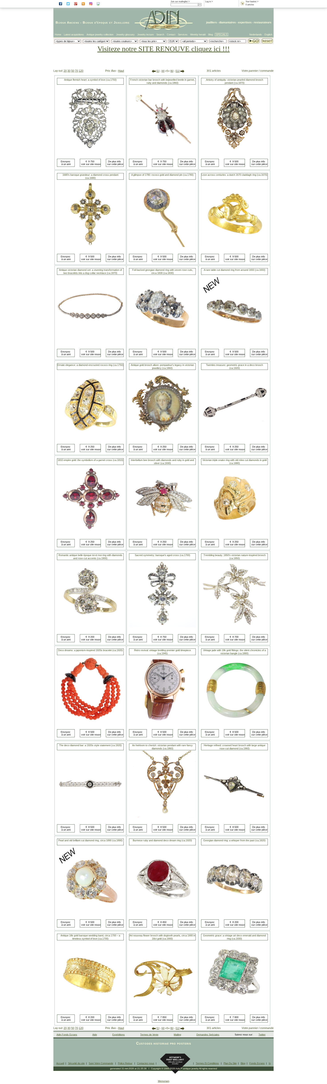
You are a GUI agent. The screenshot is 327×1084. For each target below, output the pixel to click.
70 (76, 70)
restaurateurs (262, 22)
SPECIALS (221, 34)
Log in (208, 1)
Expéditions (118, 1034)
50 (72, 70)
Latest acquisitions (74, 34)
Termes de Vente (149, 1034)
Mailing (177, 1034)
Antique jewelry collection (100, 34)
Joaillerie (122, 22)
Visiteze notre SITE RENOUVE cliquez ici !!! (163, 49)
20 (65, 70)
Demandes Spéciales (207, 1034)
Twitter (262, 1034)
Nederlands (255, 34)
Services (183, 34)
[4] (162, 71)
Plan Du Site (230, 1063)
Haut (121, 70)
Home (58, 34)
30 (69, 70)
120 (81, 70)
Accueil (60, 1063)
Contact (171, 34)
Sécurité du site (76, 1063)
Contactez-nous (145, 1063)
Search (160, 34)
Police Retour (125, 1063)
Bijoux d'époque (95, 22)
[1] (157, 71)
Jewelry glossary (125, 34)
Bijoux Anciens (67, 22)
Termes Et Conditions (207, 1063)
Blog (210, 34)
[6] (171, 71)
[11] (178, 71)
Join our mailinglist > (180, 1)
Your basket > (252, 1)
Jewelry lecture (145, 34)
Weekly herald (198, 34)
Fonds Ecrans (257, 1063)
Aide (94, 1034)
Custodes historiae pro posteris (163, 1043)
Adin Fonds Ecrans (67, 1034)
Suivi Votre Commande (101, 1063)
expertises (245, 22)
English (268, 34)
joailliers (211, 22)
